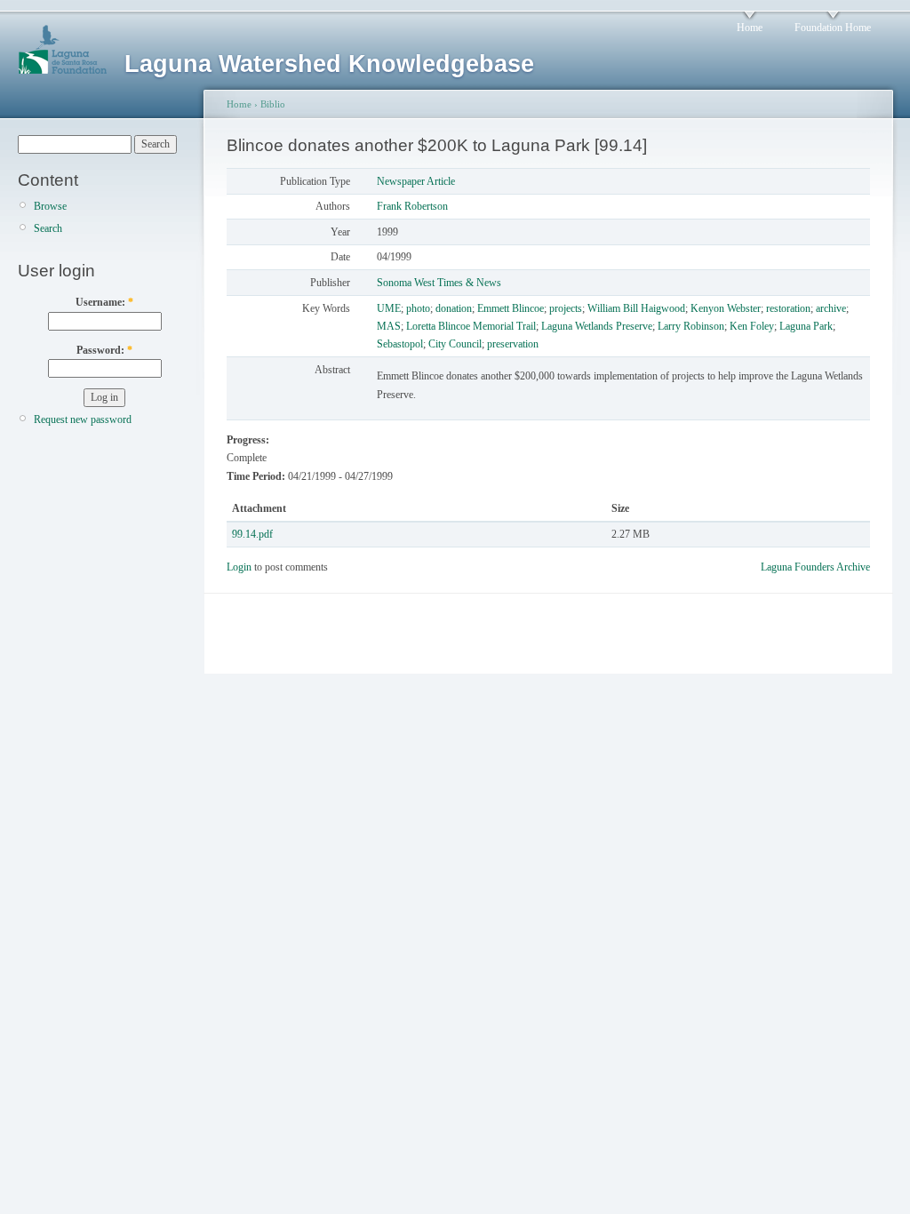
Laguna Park (806, 326)
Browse (50, 206)
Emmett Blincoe (510, 308)
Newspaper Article (416, 181)
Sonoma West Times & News (439, 282)
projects (565, 308)
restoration (788, 308)
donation (453, 308)
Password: (104, 350)
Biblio (272, 104)
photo (418, 308)
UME (389, 308)
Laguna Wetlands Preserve (596, 326)
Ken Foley (752, 326)
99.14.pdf (252, 534)
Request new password (83, 419)
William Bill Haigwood (636, 308)
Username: (104, 302)
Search (48, 228)
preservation (513, 344)
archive (831, 308)
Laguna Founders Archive (815, 567)
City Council (455, 344)
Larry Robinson (691, 326)
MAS (389, 326)
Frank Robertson (412, 206)
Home (749, 27)
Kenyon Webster (725, 308)
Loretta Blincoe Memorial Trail (471, 326)
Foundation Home (832, 27)
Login (239, 567)
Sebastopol (400, 344)
